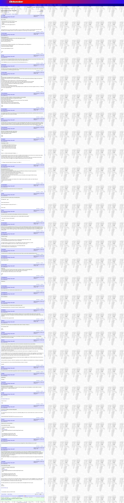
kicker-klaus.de (3, 410)
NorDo (3, 373)
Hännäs (3, 332)
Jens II (3, 419)
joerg (3, 193)
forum (20, 502)
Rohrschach (4, 64)
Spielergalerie (60, 4)
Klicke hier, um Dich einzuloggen (6, 499)
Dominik (3, 301)
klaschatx (3, 461)
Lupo (3, 55)
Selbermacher (4, 232)
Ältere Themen (10, 494)
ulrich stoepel (4, 33)
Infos (55, 4)
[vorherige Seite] (42, 494)
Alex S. (3, 320)
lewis (3, 210)
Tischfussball (5, 8)
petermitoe (4, 249)
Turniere (44, 4)
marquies (3, 139)
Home (35, 5)
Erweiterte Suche (41, 11)
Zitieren (42, 31)
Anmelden (34, 7)
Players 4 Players (49, 4)
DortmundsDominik (5, 405)
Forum (2, 8)
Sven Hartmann (4, 93)
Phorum (25, 502)
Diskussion (39, 4)
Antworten (38, 31)
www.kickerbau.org (4, 487)
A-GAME (3, 15)
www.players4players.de (5, 398)
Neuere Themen (4, 494)
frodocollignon (4, 109)
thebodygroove (4, 277)
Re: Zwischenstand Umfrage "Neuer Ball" (8, 16)
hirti (2, 118)
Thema (9, 8)
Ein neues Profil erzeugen (40, 7)
